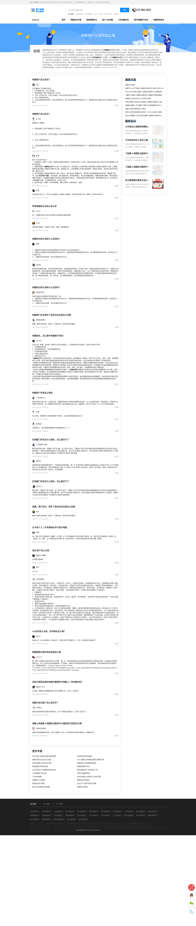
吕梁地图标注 (46, 815)
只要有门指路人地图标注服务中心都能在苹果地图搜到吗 (145, 95)
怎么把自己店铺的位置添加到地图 (44, 756)
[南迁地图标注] (37, 10)
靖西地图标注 (46, 819)
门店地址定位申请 (83, 826)
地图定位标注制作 (38, 783)
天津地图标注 (46, 811)
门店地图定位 (123, 20)
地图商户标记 (108, 14)
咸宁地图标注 (141, 815)
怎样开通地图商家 (83, 773)
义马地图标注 (117, 815)
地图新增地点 (158, 20)
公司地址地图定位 (111, 826)
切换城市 (36, 2)
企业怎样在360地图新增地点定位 (44, 770)
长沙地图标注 (117, 811)
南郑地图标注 (83, 819)
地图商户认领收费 (38, 780)
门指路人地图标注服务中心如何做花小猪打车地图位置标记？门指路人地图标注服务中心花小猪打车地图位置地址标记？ (137, 153)
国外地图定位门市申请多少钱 (87, 770)
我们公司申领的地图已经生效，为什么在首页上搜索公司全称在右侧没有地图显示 (153, 112)
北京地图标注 (34, 811)
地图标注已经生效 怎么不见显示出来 (138, 98)
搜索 (124, 10)
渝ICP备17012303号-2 (67, 831)
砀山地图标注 (82, 815)
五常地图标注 (58, 815)
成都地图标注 (34, 815)
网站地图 (33, 826)
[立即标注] (191, 887)
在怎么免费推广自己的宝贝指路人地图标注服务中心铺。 (145, 115)
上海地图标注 (58, 811)
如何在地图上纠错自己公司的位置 (89, 777)
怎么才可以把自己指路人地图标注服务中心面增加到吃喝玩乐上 (147, 92)
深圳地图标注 (141, 811)
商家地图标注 (79, 14)
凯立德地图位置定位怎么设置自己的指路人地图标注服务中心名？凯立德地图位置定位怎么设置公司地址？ (137, 180)
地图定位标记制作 (83, 780)
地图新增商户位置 (126, 826)
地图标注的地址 (82, 787)
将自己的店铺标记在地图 (41, 787)
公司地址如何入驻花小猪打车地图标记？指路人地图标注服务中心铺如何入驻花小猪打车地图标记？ (137, 140)
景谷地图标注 (71, 819)
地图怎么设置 (130, 85)
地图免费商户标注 (83, 766)
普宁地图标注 (34, 819)
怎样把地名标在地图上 (85, 756)
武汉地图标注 (105, 811)
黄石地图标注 (129, 815)
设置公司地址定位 (44, 826)
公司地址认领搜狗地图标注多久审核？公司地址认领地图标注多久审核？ (137, 126)
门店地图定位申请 (97, 826)
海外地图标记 (89, 14)
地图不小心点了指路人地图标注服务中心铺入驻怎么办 (144, 88)
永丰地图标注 (93, 815)
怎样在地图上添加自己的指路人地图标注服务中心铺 (143, 102)
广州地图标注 (129, 811)
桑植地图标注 (152, 815)
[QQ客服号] (191, 895)
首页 (63, 20)
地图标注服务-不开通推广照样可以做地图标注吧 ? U (143, 105)
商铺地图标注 (91, 20)
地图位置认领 (138, 826)
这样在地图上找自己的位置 (41, 763)
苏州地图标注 (70, 811)
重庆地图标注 (152, 811)
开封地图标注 (105, 815)
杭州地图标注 (82, 811)
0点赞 (116, 105)
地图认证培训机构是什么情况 (135, 109)
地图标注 (116, 14)
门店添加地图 (37, 777)
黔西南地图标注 (59, 819)
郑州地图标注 (93, 811)
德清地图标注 (70, 815)
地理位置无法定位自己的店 (41, 759)
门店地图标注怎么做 (39, 773)
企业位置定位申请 (69, 826)
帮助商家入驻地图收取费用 (86, 763)
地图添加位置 (149, 826)
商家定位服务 (56, 826)
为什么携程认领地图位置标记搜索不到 (90, 759)
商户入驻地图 (99, 14)
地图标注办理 (75, 20)
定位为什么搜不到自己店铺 (86, 783)
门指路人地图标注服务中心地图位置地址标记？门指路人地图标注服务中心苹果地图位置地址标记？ (137, 167)
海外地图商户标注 (141, 20)
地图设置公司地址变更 (40, 766)
